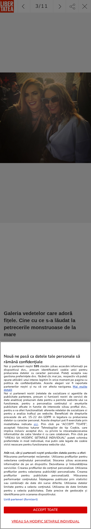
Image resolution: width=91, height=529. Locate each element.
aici (36, 424)
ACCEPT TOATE (45, 510)
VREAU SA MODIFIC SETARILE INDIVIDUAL (46, 521)
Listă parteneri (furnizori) (21, 499)
